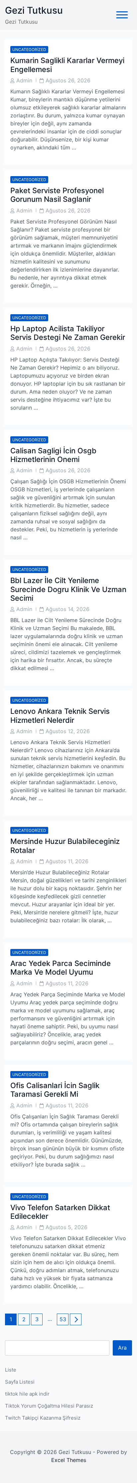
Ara (122, 1347)
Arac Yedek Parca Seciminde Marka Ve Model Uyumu (60, 967)
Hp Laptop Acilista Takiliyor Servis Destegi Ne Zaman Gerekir (67, 333)
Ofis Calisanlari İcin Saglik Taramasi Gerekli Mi (54, 1089)
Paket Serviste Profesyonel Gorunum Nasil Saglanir (57, 194)
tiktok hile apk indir (27, 1394)
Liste (10, 1370)
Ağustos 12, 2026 (68, 731)
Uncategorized (29, 49)
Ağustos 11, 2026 (67, 861)
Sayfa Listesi (20, 1382)
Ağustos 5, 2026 (66, 1227)
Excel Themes (68, 1460)
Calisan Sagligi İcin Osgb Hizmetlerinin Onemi (53, 455)
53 (63, 1319)
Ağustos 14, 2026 (67, 609)
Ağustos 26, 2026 (68, 80)
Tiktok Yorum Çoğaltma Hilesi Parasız (49, 1406)
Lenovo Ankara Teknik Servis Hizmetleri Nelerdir (60, 715)
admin (24, 80)
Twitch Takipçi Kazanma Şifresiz (42, 1418)
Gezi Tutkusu (34, 10)
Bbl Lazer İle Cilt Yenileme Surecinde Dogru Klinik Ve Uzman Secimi (68, 589)
